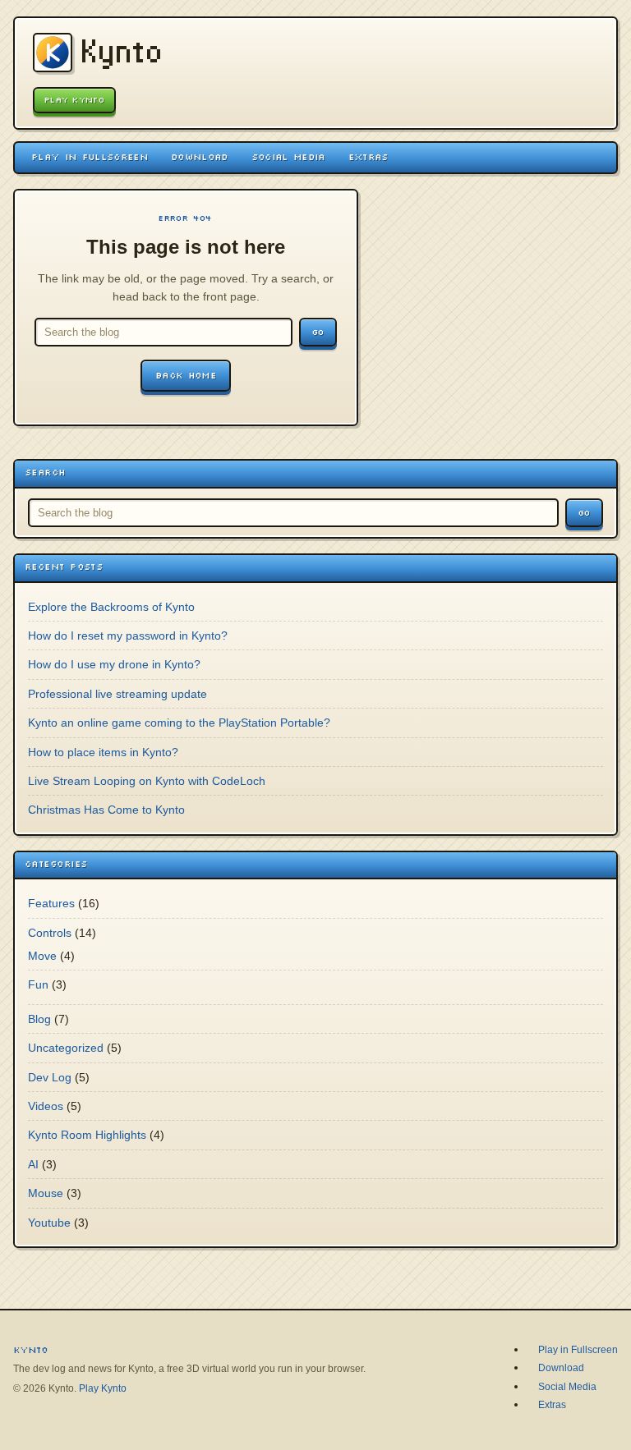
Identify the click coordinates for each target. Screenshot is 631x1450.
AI (33, 1164)
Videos (45, 1106)
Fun (38, 984)
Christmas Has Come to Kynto (106, 809)
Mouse (45, 1193)
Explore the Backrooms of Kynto (111, 606)
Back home (185, 375)
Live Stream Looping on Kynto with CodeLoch (146, 780)
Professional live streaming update (117, 693)
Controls (49, 932)
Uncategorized (66, 1047)
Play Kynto (74, 99)
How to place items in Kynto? (103, 752)
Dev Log (49, 1077)
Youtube (49, 1222)
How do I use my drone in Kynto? (114, 664)
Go (318, 332)
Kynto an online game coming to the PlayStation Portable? (179, 722)
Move (42, 955)
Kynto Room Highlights (87, 1134)
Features (51, 903)
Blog (39, 1019)
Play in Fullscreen (89, 157)
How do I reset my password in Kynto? (128, 635)
